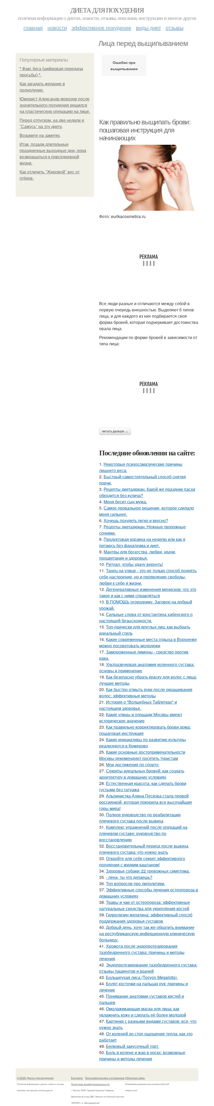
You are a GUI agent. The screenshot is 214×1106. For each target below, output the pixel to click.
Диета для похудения (107, 9)
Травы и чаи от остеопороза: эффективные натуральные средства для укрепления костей (144, 905)
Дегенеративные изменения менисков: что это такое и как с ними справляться (147, 592)
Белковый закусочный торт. (132, 1046)
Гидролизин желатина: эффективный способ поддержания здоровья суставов (145, 918)
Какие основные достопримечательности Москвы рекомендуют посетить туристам (142, 755)
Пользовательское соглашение (104, 1078)
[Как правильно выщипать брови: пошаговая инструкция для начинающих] (148, 178)
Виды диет (148, 27)
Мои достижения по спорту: (132, 764)
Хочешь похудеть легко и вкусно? (136, 520)
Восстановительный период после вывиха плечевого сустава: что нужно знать (143, 849)
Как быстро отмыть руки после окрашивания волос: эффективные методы (145, 692)
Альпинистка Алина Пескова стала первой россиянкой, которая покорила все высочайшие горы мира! (145, 802)
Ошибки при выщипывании (124, 65)
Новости (57, 27)
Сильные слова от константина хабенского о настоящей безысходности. (146, 617)
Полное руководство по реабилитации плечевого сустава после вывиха (140, 818)
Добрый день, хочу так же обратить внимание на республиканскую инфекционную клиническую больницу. (147, 933)
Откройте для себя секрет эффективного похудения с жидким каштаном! (142, 861)
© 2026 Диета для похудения (35, 1078)
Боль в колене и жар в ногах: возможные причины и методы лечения (142, 1055)
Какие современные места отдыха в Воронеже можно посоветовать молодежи (148, 642)
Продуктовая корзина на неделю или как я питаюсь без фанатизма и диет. (142, 542)
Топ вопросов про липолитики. (135, 883)
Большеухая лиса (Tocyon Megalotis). (142, 977)
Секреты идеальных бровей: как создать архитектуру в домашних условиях (141, 774)
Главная (33, 27)
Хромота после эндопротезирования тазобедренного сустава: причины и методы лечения (142, 952)
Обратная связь (135, 1078)
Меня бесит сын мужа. (125, 502)
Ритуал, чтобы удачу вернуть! (134, 564)
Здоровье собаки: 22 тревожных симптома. (148, 871)
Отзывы (174, 27)
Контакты (77, 1078)
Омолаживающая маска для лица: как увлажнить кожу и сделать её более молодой (142, 1012)
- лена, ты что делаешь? (129, 877)
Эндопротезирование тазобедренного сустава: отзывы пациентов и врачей (148, 968)
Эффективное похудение (101, 27)
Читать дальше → (115, 431)
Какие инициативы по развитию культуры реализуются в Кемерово (142, 742)
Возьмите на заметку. (40, 135)
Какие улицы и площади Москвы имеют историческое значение (140, 717)
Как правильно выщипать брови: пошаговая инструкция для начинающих (144, 130)
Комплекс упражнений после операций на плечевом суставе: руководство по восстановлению (143, 833)
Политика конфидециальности (90, 1084)
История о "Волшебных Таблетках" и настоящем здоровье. (138, 705)
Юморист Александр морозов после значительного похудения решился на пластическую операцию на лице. (55, 105)
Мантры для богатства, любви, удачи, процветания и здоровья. (137, 555)
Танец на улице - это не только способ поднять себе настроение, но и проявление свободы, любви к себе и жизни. (148, 576)
